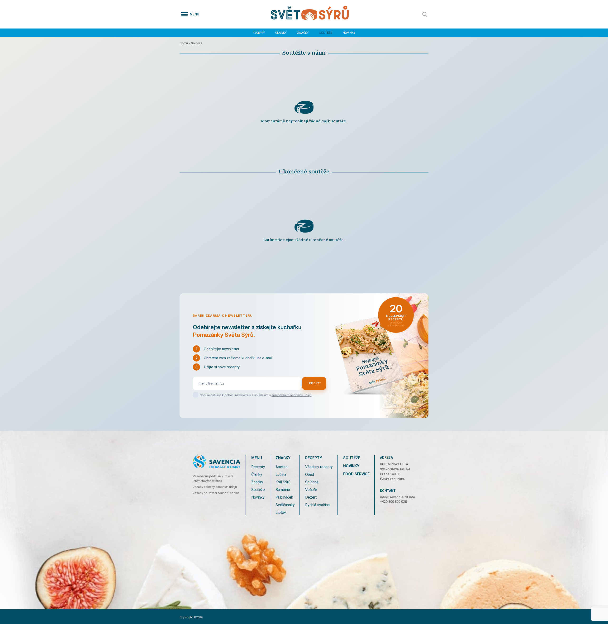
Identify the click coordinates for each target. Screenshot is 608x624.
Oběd (309, 474)
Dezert (311, 497)
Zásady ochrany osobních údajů (215, 487)
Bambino (283, 489)
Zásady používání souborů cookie (216, 493)
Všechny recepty (319, 467)
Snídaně (311, 482)
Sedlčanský (285, 505)
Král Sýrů (283, 482)
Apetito (282, 467)
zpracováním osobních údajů (291, 395)
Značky (303, 32)
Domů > (185, 43)
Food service (356, 474)
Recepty (259, 32)
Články (281, 32)
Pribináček (284, 497)
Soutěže (325, 32)
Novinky (349, 32)
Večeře (311, 489)
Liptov (281, 512)
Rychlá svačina (317, 505)
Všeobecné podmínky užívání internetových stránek (213, 478)
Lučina (281, 474)
